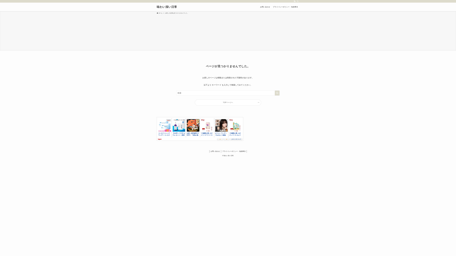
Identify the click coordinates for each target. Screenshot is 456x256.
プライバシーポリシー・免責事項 (233, 151)
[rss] (294, 1)
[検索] (297, 1)
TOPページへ (228, 102)
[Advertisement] (228, 32)
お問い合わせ (215, 151)
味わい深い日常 (167, 6)
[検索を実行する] (277, 93)
